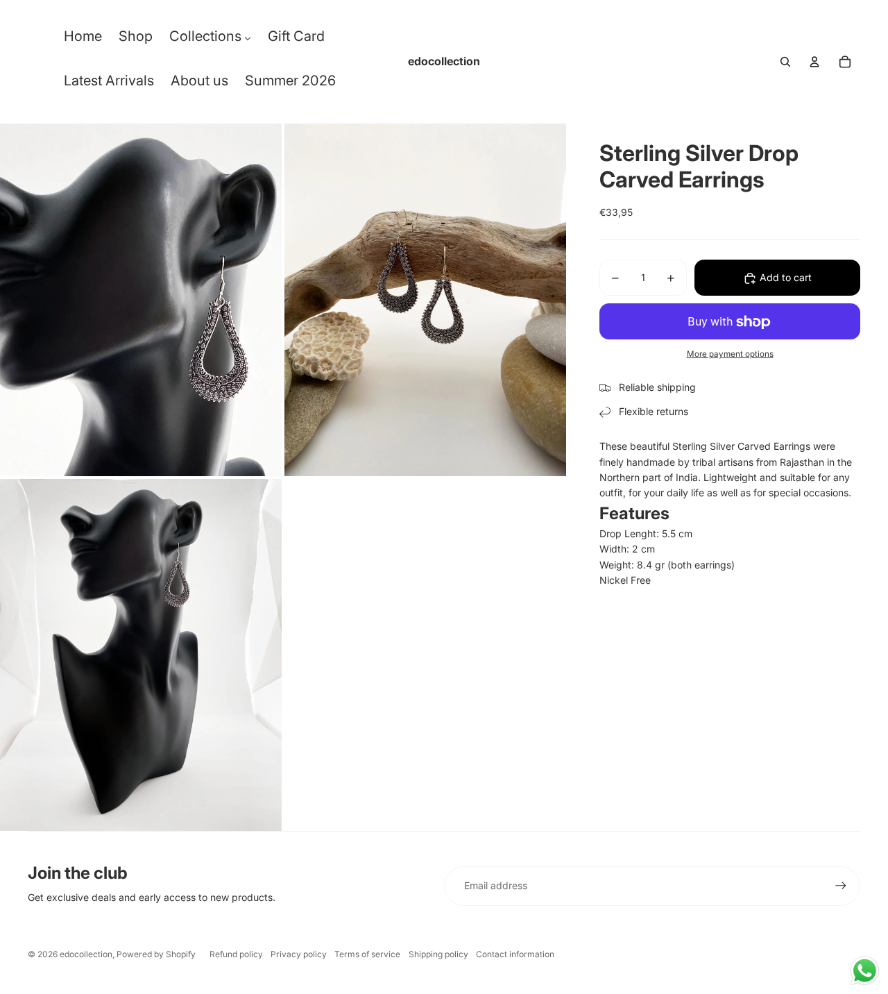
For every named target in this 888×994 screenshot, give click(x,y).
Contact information (515, 954)
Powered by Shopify (156, 954)
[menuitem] (82, 39)
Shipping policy (438, 954)
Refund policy (236, 954)
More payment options (730, 354)
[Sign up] (841, 886)
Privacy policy (299, 954)
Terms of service (367, 954)
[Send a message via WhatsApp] (864, 970)
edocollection (86, 954)
